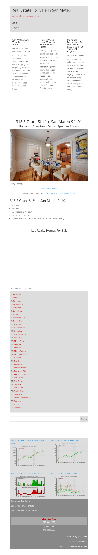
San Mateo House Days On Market (65, 473)
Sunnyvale (18, 401)
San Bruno (18, 377)
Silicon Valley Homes (78, 541)
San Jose (17, 384)
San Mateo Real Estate (20, 501)
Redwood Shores (21, 374)
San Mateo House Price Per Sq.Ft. (65, 440)
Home (15, 28)
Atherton (17, 294)
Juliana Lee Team (48, 519)
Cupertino (17, 311)
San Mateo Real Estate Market (24, 510)
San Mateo (18, 387)
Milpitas (17, 347)
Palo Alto (18, 364)
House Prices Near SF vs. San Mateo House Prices (48, 43)
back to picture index (49, 188)
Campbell (17, 307)
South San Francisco (22, 397)
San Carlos (18, 381)
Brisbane (17, 301)
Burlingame (18, 304)
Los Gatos (18, 337)
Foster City (17, 321)
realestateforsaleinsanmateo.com (26, 16)
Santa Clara (19, 391)
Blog (14, 22)
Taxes (81, 55)
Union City (18, 404)
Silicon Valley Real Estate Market (73, 546)
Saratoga (18, 394)
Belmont (16, 297)
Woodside (18, 407)
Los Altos (18, 331)
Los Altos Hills (20, 334)
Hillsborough (19, 327)
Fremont (17, 324)
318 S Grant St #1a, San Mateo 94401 (59, 193)
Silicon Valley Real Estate (76, 537)
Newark (17, 357)
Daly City (17, 314)
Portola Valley (20, 367)
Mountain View (20, 354)
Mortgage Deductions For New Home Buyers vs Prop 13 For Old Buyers (75, 45)
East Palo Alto (19, 317)
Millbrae (17, 344)
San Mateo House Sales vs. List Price (26, 473)
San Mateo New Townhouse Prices (20, 42)
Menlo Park (19, 341)
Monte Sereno (20, 351)
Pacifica (17, 361)
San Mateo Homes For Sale (22, 506)
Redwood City (20, 371)
